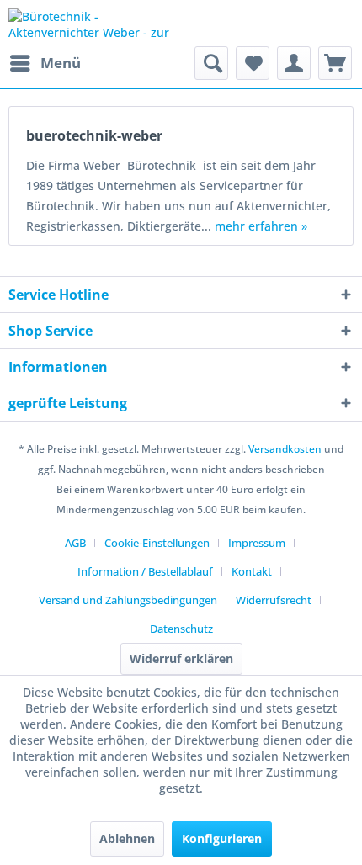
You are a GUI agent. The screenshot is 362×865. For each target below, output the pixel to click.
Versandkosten (285, 449)
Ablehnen (127, 838)
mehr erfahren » (261, 226)
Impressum (256, 542)
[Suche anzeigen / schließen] (211, 63)
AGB (75, 542)
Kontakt (252, 571)
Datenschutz (181, 628)
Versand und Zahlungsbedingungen (128, 600)
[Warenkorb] (335, 63)
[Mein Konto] (294, 63)
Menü (60, 62)
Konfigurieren (222, 838)
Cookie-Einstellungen (157, 542)
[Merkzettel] (252, 63)
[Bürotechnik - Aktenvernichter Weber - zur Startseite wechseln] (94, 23)
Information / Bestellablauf (145, 571)
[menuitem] (44, 63)
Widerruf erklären (181, 658)
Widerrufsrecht (273, 600)
